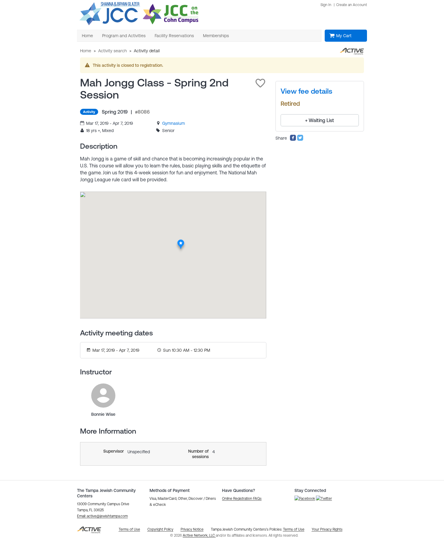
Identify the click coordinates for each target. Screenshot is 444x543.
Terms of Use (293, 529)
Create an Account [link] (351, 5)
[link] (173, 123)
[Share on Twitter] (300, 139)
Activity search (112, 50)
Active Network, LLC (199, 535)
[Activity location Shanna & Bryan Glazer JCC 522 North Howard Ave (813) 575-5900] (180, 241)
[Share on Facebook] (293, 139)
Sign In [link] (325, 5)
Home (85, 50)
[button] (260, 83)
